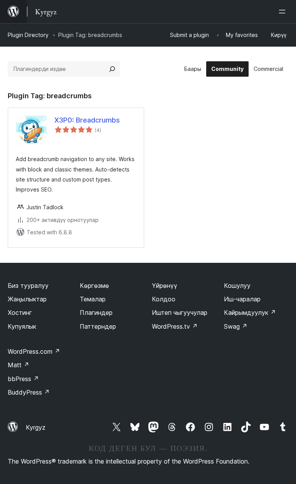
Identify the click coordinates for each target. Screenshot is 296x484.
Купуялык (22, 326)
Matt (18, 365)
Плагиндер (96, 312)
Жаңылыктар (27, 299)
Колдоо (163, 299)
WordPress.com (34, 351)
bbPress (23, 379)
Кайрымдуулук (250, 312)
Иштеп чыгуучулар (179, 312)
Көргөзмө (94, 285)
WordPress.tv (175, 326)
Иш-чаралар (242, 299)
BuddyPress (29, 392)
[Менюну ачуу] (283, 11)
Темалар (93, 299)
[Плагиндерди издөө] (112, 69)
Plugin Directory (28, 35)
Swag (235, 326)
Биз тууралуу (28, 285)
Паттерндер (98, 326)
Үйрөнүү (164, 285)
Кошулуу (237, 285)
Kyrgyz (35, 427)
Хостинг (20, 312)
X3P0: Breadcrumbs (87, 120)
